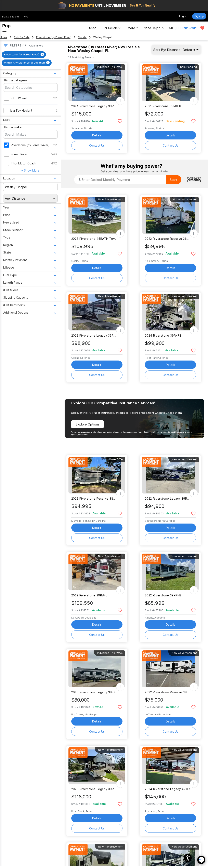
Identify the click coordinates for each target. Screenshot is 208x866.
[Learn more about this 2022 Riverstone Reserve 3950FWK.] (170, 668)
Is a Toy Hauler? (21, 110)
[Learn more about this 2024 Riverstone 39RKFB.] (170, 312)
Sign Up (199, 16)
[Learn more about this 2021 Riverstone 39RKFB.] (170, 82)
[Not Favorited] (119, 120)
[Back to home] (6, 28)
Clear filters (36, 45)
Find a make (13, 127)
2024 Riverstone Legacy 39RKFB (94, 106)
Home (3, 37)
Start (173, 180)
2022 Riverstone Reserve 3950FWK (168, 692)
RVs (26, 16)
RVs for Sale (21, 37)
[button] (188, 858)
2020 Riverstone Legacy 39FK (93, 692)
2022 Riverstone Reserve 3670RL (168, 238)
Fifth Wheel (19, 98)
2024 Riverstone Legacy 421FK (168, 789)
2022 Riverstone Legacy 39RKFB (94, 335)
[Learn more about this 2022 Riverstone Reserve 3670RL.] (170, 215)
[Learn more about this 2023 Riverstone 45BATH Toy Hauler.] (96, 215)
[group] (24, 54)
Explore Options (88, 424)
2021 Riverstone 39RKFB (163, 106)
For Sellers (110, 28)
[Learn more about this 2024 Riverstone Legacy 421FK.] (170, 765)
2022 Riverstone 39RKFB (163, 595)
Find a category (15, 80)
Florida (82, 37)
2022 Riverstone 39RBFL (89, 595)
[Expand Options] (120, 101)
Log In (182, 16)
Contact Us (97, 145)
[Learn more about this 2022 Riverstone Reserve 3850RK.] (96, 475)
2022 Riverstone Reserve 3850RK (94, 498)
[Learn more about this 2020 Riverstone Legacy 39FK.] (96, 668)
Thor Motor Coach (23, 163)
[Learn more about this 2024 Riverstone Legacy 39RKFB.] (96, 82)
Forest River (19, 154)
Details (97, 135)
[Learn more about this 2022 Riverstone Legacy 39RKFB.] (96, 312)
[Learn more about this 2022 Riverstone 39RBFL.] (96, 572)
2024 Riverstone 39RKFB (163, 335)
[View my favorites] (202, 28)
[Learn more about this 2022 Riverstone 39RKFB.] (170, 572)
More (131, 28)
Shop (92, 28)
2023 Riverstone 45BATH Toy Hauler (94, 238)
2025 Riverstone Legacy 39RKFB (94, 789)
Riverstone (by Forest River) (53, 37)
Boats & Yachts (11, 16)
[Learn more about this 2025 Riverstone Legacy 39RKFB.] (96, 765)
